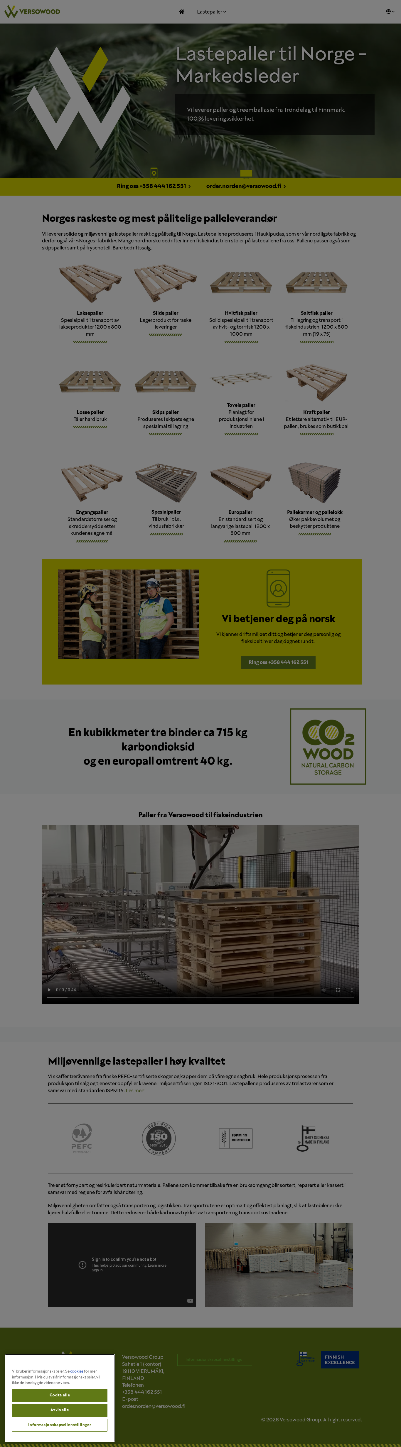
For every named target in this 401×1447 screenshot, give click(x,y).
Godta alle (60, 1395)
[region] (60, 1398)
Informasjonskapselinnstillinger (59, 1425)
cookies (76, 1371)
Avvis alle (59, 1410)
